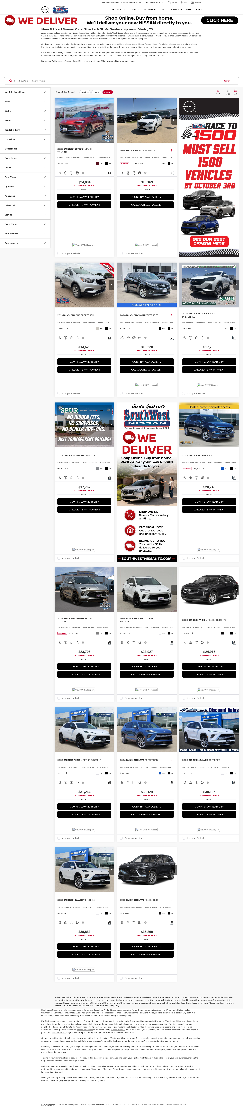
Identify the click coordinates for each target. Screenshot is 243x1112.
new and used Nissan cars (78, 61)
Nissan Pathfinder (160, 44)
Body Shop (176, 9)
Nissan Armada (175, 44)
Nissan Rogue (144, 44)
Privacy (144, 1105)
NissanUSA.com (179, 1105)
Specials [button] (136, 9)
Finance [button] (188, 9)
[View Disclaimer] (83, 173)
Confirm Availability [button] (84, 196)
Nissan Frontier (59, 1032)
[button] (111, 120)
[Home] (113, 9)
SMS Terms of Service (156, 1105)
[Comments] (109, 173)
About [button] (199, 9)
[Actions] (108, 150)
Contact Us (135, 1105)
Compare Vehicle (71, 253)
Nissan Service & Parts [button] (156, 9)
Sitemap (169, 1105)
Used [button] (126, 9)
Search (227, 81)
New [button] (119, 9)
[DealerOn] (48, 1105)
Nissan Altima (118, 44)
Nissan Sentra (131, 44)
